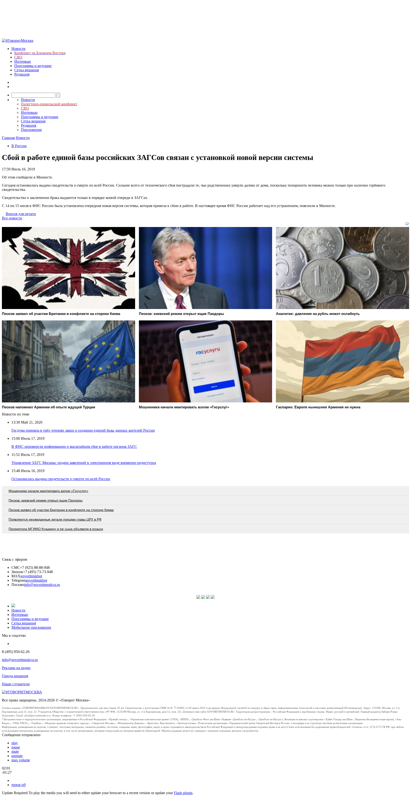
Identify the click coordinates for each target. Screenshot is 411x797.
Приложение (31, 130)
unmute (17, 756)
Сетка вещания (26, 70)
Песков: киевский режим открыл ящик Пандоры (46, 500)
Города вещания (15, 676)
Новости (18, 49)
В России (19, 146)
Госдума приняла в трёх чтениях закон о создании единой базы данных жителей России (83, 430)
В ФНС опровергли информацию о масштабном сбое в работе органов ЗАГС (74, 446)
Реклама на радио (16, 668)
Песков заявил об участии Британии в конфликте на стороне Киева (61, 510)
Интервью (22, 61)
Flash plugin (183, 793)
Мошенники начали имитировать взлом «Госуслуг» (48, 491)
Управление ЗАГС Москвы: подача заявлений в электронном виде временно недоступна (83, 463)
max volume (20, 760)
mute (15, 751)
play (14, 743)
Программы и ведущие (33, 66)
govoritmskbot (31, 576)
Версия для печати (21, 214)
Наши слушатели (16, 684)
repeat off (18, 785)
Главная (8, 138)
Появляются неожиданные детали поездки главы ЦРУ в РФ (55, 519)
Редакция (21, 74)
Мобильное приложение (31, 627)
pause (15, 747)
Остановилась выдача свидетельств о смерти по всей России (60, 479)
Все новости (12, 218)
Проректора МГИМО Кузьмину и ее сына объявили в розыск (56, 529)
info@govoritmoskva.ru (42, 585)
